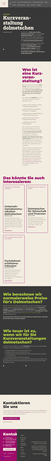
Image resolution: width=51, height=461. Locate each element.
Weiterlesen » (8, 230)
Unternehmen (21, 5)
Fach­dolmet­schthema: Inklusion (13, 263)
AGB (5, 453)
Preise (14, 5)
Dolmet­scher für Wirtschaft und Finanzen (37, 211)
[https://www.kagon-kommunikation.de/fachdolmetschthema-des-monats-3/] (14, 247)
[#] (2, 459)
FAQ (28, 5)
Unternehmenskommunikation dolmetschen (14, 210)
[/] (4, 3)
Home (14, 2)
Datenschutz (7, 456)
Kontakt (33, 5)
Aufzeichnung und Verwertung (29, 312)
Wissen (6, 14)
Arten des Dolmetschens (24, 2)
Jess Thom (35, 118)
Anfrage (42, 410)
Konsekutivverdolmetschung (33, 161)
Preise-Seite (11, 305)
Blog (46, 2)
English (39, 5)
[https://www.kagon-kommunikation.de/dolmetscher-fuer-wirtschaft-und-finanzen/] (37, 196)
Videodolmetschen (38, 2)
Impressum (11, 453)
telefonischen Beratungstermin (22, 412)
